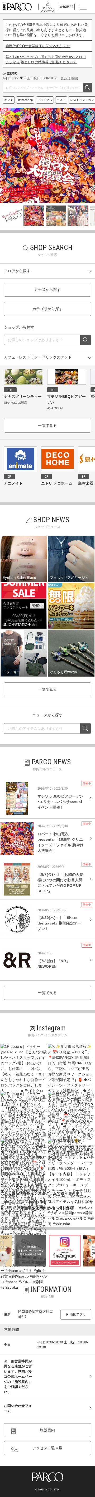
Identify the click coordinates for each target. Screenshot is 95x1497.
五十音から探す (47, 289)
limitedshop (25, 99)
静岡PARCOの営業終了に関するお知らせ (38, 46)
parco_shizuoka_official (47, 1208)
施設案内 (47, 1430)
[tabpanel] (47, 155)
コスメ (61, 99)
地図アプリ (78, 1314)
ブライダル (44, 99)
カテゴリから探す (47, 309)
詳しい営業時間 (69, 78)
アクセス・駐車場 (47, 1448)
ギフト (8, 99)
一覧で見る (47, 425)
